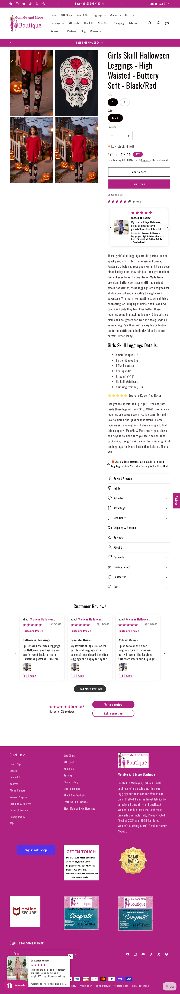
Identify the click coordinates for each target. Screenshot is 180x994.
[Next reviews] (167, 227)
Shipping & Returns (20, 804)
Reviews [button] (176, 501)
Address (14, 784)
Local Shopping (72, 788)
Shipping (145, 160)
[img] (32, 624)
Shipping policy (121, 985)
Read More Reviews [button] (90, 689)
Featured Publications (76, 802)
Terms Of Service (19, 810)
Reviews (68, 775)
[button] (99, 15)
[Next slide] (165, 653)
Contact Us (16, 777)
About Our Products (74, 795)
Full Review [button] (29, 676)
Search (13, 771)
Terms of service (103, 985)
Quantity (112, 127)
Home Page (16, 764)
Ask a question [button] (113, 713)
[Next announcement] (121, 3)
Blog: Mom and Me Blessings (79, 808)
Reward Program (18, 797)
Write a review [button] (113, 704)
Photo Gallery (71, 782)
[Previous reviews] (110, 227)
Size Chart (69, 755)
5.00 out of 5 (76, 706)
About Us (69, 769)
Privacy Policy (17, 817)
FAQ (12, 823)
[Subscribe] (75, 953)
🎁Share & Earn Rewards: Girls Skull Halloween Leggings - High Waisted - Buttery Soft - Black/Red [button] (139, 464)
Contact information (141, 985)
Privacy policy (86, 985)
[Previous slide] (15, 653)
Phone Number (17, 790)
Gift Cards (69, 762)
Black (115, 118)
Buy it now (139, 184)
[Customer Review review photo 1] (27, 667)
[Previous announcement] (59, 3)
